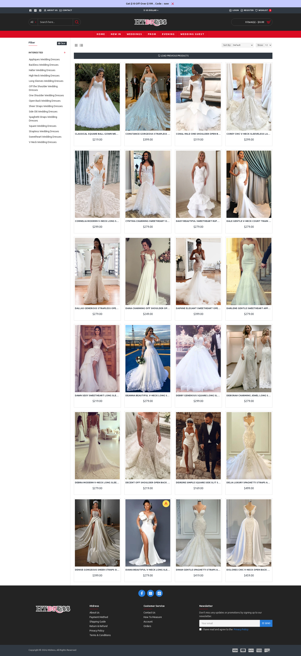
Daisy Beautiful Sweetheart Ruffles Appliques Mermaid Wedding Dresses (198, 221)
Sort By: (227, 45)
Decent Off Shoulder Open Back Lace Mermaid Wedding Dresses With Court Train (147, 482)
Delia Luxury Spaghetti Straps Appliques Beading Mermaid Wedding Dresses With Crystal (248, 482)
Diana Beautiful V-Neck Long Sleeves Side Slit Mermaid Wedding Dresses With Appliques (147, 569)
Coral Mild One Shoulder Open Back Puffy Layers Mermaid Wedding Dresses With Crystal (198, 134)
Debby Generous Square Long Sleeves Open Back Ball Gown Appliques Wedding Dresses (198, 395)
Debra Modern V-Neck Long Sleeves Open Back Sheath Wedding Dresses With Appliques (97, 482)
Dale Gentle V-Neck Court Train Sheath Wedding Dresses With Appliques (248, 221)
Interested (36, 52)
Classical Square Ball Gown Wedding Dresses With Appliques (97, 134)
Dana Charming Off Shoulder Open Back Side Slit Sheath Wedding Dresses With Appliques (147, 308)
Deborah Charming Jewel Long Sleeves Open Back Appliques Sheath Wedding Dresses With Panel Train (248, 395)
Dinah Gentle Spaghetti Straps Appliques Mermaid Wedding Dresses (198, 569)
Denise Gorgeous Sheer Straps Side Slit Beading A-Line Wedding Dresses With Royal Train (97, 569)
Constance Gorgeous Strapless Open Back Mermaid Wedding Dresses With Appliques (147, 134)
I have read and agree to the (225, 629)
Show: (260, 45)
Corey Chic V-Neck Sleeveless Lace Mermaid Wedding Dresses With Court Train (248, 134)
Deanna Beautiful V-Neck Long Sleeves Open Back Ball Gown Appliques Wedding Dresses (147, 395)
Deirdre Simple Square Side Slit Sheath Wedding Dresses (198, 482)
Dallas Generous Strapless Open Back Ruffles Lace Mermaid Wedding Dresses (97, 308)
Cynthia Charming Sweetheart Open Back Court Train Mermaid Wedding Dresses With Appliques (147, 221)
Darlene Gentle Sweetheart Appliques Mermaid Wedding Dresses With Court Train (248, 308)
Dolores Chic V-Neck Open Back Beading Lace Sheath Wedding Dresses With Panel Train (248, 569)
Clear (62, 43)
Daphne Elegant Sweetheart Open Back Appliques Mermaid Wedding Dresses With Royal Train (198, 308)
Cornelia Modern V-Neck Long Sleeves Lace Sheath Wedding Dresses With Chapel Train (97, 221)
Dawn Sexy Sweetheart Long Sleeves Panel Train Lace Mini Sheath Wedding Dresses (97, 395)
